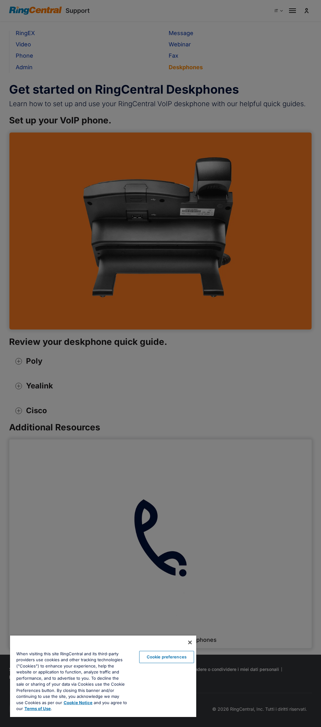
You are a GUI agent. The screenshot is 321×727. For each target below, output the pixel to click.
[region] (103, 676)
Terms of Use (37, 708)
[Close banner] (190, 642)
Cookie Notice (78, 702)
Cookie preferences (167, 656)
